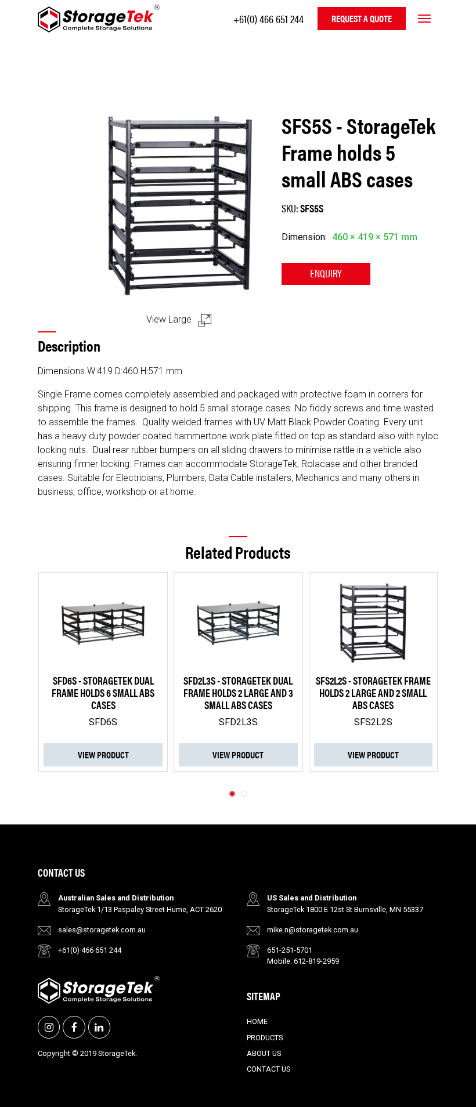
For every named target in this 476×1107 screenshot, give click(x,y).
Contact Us (268, 1069)
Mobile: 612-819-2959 (303, 961)
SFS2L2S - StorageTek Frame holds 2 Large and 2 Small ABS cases (272, 692)
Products (265, 1037)
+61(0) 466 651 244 (268, 18)
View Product (137, 754)
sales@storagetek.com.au (102, 929)
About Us (264, 1053)
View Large (170, 319)
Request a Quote (361, 18)
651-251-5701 (289, 950)
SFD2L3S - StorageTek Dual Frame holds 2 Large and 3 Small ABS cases (137, 692)
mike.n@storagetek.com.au (312, 929)
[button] (232, 794)
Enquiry (326, 273)
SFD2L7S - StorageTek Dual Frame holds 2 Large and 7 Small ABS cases (406, 692)
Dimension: (304, 237)
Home (257, 1021)
